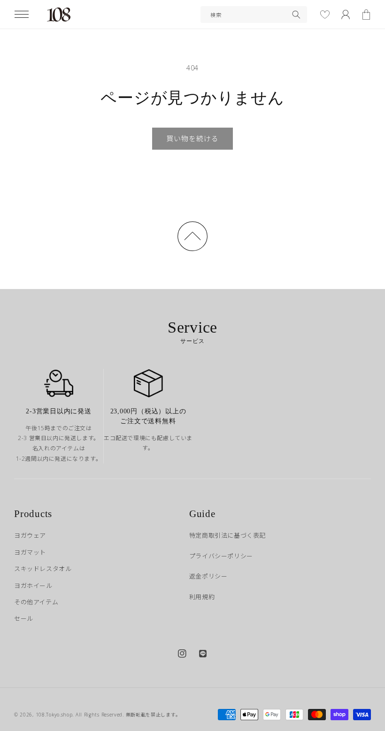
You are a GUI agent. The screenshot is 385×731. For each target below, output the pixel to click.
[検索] (296, 15)
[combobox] (253, 14)
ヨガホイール (33, 585)
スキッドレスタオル (42, 568)
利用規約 (202, 597)
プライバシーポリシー (221, 556)
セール (23, 618)
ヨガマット (30, 552)
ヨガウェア (30, 535)
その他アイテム (36, 602)
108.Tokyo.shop (54, 714)
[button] (21, 14)
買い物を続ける (192, 138)
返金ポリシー (208, 576)
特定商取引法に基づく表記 (227, 535)
